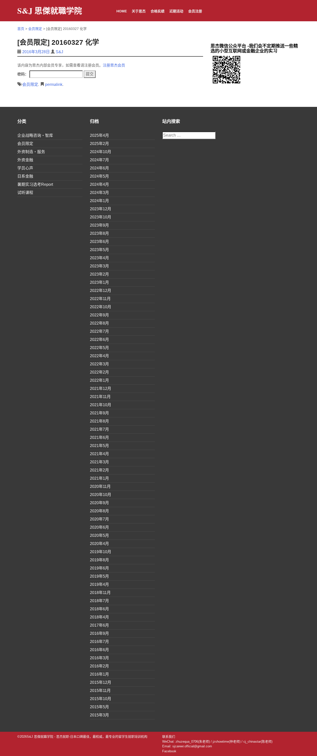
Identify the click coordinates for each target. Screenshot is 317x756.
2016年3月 (99, 658)
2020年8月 (99, 511)
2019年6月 (99, 568)
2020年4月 (99, 544)
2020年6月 (99, 527)
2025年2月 (99, 144)
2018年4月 (99, 617)
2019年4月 (99, 584)
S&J (59, 52)
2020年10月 (100, 495)
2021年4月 (99, 454)
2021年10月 (100, 405)
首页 (20, 29)
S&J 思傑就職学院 (49, 10)
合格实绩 (157, 11)
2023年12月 (100, 209)
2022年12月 (100, 290)
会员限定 (35, 29)
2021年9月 (99, 413)
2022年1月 (99, 380)
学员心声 (25, 168)
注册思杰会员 (114, 65)
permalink (53, 84)
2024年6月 (99, 168)
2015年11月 (100, 690)
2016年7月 (99, 641)
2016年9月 (99, 633)
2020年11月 (100, 486)
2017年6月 (99, 625)
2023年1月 (99, 282)
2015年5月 (99, 707)
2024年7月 (99, 160)
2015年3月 (99, 715)
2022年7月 (99, 331)
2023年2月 (99, 274)
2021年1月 (99, 478)
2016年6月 (99, 650)
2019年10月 (100, 552)
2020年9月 (99, 503)
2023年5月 (99, 250)
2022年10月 (100, 307)
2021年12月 (100, 388)
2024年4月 (99, 184)
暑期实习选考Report (35, 184)
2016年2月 (99, 666)
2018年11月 (100, 593)
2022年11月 (100, 299)
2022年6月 (99, 339)
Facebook (169, 751)
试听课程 (25, 192)
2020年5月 (99, 535)
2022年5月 (99, 348)
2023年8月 (99, 233)
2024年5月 (99, 176)
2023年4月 (99, 258)
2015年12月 (100, 682)
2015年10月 (100, 699)
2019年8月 (99, 560)
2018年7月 (99, 601)
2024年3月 (99, 192)
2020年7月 (99, 519)
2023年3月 (99, 266)
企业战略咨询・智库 (35, 135)
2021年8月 (99, 421)
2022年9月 (99, 315)
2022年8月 (99, 323)
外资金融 (25, 160)
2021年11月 (100, 397)
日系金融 (25, 176)
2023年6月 (99, 241)
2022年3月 (99, 364)
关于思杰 (139, 11)
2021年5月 (99, 446)
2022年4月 (99, 356)
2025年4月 (99, 135)
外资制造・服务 (31, 152)
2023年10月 (100, 217)
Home (121, 11)
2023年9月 (99, 225)
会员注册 (195, 11)
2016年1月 (99, 674)
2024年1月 (99, 201)
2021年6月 (99, 437)
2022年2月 (99, 372)
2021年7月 (99, 429)
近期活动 (176, 11)
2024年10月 (100, 152)
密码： (23, 74)
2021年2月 (99, 470)
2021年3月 (99, 462)
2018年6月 (99, 609)
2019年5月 (99, 576)
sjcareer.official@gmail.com (192, 746)
